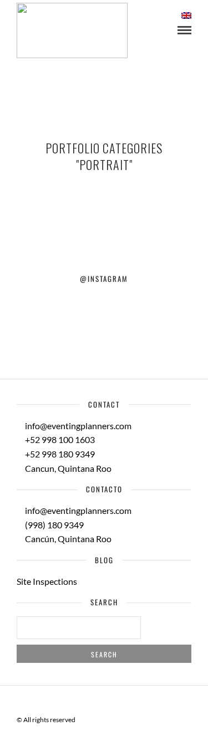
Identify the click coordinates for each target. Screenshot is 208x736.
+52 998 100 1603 (59, 439)
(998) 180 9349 (53, 524)
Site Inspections (47, 581)
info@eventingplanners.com (77, 425)
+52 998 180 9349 (59, 454)
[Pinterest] (111, 702)
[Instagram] (125, 702)
